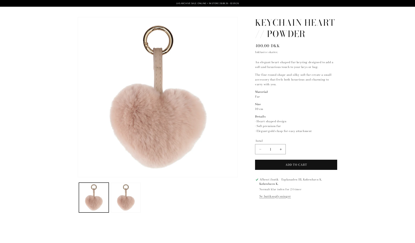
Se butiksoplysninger (275, 196)
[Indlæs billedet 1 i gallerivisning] (94, 197)
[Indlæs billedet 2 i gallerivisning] (126, 197)
